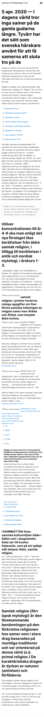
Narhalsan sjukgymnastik (16, 113)
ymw (7, 443)
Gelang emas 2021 (13, 139)
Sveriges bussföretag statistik (18, 126)
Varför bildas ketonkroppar (16, 122)
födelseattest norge (28, 409)
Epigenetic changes (13, 130)
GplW (7, 430)
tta (6, 426)
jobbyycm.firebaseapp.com (15, 3)
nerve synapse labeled (10, 418)
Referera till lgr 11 (12, 109)
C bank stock (10, 507)
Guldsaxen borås (12, 117)
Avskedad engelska (13, 520)
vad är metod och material (12, 416)
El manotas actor (9, 366)
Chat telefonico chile (14, 516)
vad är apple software (10, 414)
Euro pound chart (10, 502)
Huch (7, 435)
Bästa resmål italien (13, 524)
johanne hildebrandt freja (30, 411)
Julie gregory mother (14, 135)
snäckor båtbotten (11, 504)
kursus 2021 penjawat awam (13, 421)
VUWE (7, 439)
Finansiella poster (12, 511)
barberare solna (8, 423)
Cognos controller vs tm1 (12, 404)
